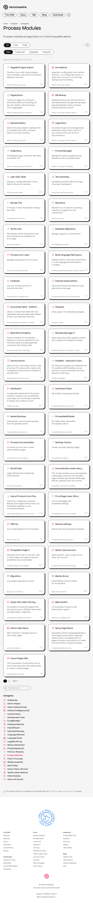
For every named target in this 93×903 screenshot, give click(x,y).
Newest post (67, 857)
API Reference (38, 839)
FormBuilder (53, 791)
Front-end (37, 842)
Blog (44, 14)
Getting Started (39, 835)
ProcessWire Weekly (10, 866)
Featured (19, 52)
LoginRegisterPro (68, 791)
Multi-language (38, 863)
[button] (86, 45)
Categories (25, 24)
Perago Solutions (49, 897)
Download (58, 14)
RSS (64, 866)
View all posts (68, 860)
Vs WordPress (8, 848)
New (8, 52)
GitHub (6, 851)
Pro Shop (66, 842)
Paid (25, 45)
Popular (47, 52)
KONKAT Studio (49, 894)
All (7, 45)
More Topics (37, 866)
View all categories (70, 863)
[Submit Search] (69, 15)
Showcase (7, 845)
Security (36, 860)
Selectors (36, 845)
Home (5, 24)
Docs (23, 14)
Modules (14, 24)
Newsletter (7, 863)
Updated (33, 52)
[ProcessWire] (14, 8)
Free (15, 45)
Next (15, 681)
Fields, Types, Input (40, 854)
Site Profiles (67, 848)
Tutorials (36, 848)
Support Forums (9, 860)
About (5, 842)
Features (6, 835)
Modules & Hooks (39, 851)
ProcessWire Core (69, 835)
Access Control (38, 857)
